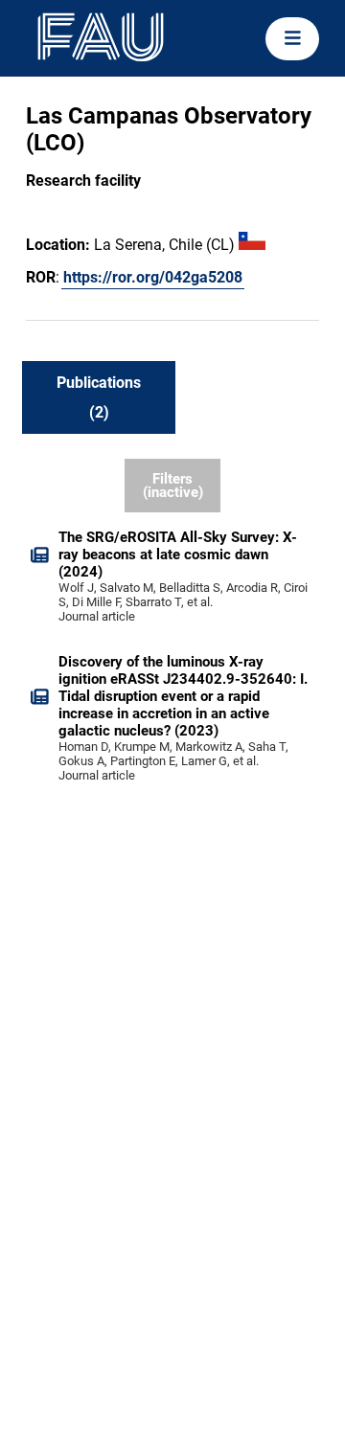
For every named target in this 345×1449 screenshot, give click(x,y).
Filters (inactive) (173, 486)
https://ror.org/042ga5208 (152, 277)
